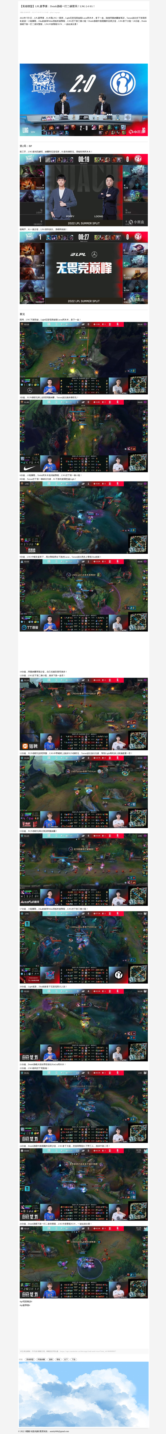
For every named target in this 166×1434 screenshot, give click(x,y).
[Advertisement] (84, 44)
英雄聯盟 (30, 1359)
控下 (66, 1359)
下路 (73, 1359)
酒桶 (51, 1359)
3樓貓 (22, 12)
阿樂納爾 (41, 1359)
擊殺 (58, 1359)
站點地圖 (35, 1431)
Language (57, 12)
